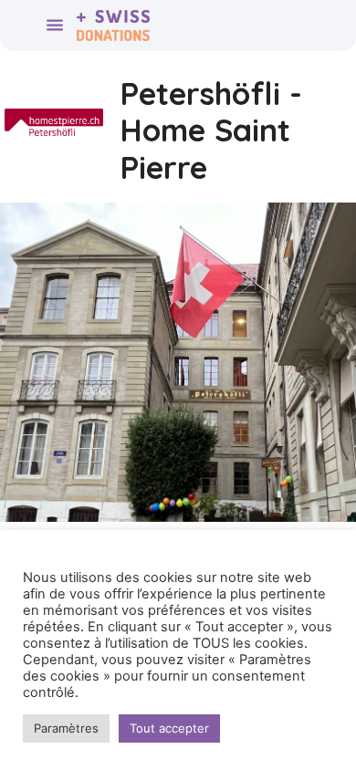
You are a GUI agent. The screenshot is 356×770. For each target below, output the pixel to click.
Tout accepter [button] (169, 728)
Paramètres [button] (66, 728)
